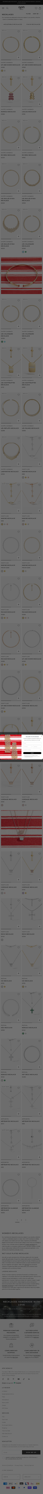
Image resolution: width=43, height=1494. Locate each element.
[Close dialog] (41, 736)
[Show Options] (40, 750)
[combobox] (32, 750)
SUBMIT (32, 753)
